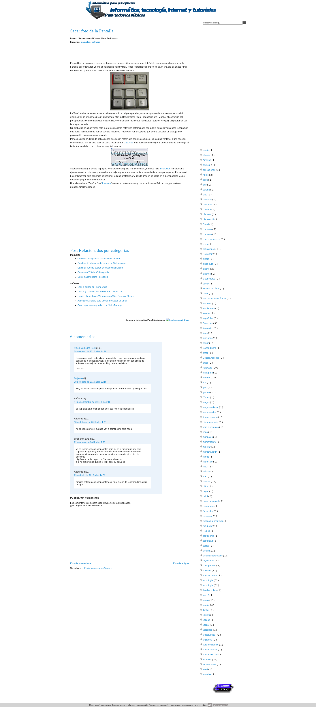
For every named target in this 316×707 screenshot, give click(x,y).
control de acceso (212, 239)
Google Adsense (211, 358)
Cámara (207, 209)
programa (208, 516)
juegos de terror (211, 407)
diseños (207, 274)
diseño (206, 269)
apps (205, 180)
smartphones (209, 565)
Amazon (207, 160)
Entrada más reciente (80, 563)
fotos (205, 333)
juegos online (210, 412)
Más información (221, 705)
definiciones (209, 249)
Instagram (208, 372)
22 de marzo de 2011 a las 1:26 (89, 442)
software (96, 42)
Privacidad (208, 511)
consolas (207, 234)
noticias (207, 481)
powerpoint (209, 506)
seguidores (209, 536)
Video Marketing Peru (85, 348)
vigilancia (208, 639)
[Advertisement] (129, 52)
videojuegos (209, 635)
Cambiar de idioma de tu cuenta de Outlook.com (101, 263)
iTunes (206, 397)
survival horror (210, 575)
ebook (206, 283)
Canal (206, 224)
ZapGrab (128, 142)
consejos (207, 229)
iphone (206, 392)
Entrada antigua (181, 563)
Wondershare (210, 664)
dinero (206, 259)
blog (205, 194)
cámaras (207, 214)
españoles (208, 318)
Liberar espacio (211, 422)
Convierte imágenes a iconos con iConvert (99, 258)
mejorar (207, 447)
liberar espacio (210, 417)
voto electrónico (211, 644)
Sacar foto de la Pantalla (92, 31)
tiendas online (210, 590)
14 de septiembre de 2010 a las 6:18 (92, 402)
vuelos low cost (211, 654)
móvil (206, 466)
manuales (86, 42)
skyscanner (209, 560)
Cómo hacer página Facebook (93, 277)
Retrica (206, 531)
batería (206, 189)
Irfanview (106, 183)
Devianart (208, 254)
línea (205, 432)
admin (206, 150)
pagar (206, 491)
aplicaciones (209, 170)
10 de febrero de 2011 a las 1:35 (90, 422)
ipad (205, 387)
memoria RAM (210, 452)
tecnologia (208, 580)
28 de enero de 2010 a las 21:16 (90, 382)
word (205, 669)
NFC (205, 476)
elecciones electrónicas (215, 298)
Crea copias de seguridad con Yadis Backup (100, 305)
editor (206, 293)
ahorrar (207, 155)
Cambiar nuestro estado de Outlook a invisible (100, 267)
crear (205, 244)
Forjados (78, 378)
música (206, 471)
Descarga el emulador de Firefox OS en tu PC (100, 291)
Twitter (206, 610)
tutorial (206, 605)
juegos (206, 402)
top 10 (206, 595)
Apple (206, 175)
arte (205, 185)
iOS (205, 382)
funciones (208, 338)
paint (205, 496)
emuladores (209, 308)
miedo (206, 457)
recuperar (208, 526)
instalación (165, 168)
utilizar (206, 625)
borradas (207, 199)
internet (207, 377)
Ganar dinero (210, 348)
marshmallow (210, 442)
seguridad (208, 541)
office (206, 486)
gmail (206, 353)
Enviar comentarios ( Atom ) (98, 568)
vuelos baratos (210, 649)
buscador (208, 204)
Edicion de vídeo (211, 288)
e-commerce (209, 278)
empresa (207, 303)
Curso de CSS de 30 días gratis (93, 272)
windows (207, 659)
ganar (206, 343)
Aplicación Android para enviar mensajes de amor (102, 300)
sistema (207, 550)
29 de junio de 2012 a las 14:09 (90, 475)
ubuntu (206, 615)
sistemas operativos (213, 555)
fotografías (208, 328)
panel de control (211, 501)
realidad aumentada (213, 521)
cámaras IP (209, 219)
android (207, 165)
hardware (208, 368)
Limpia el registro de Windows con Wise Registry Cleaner (106, 296)
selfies (206, 546)
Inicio (75, 23)
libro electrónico (211, 427)
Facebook (208, 323)
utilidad (207, 620)
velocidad (208, 630)
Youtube (207, 674)
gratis (206, 363)
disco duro (208, 264)
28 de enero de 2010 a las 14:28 (90, 351)
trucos (206, 600)
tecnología (208, 585)
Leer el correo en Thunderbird (92, 287)
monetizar (208, 461)
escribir (207, 313)
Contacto (89, 23)
